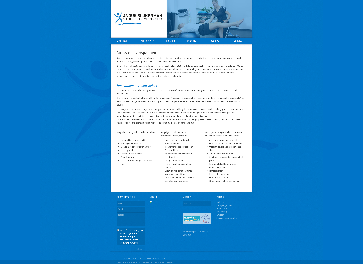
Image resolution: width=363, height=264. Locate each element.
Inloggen (119, 262)
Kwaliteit (220, 214)
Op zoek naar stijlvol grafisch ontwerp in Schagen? (157, 262)
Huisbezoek (221, 208)
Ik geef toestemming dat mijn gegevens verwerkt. (131, 236)
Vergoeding (221, 211)
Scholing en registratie (226, 218)
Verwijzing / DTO (224, 205)
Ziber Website (127, 262)
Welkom (220, 202)
